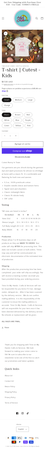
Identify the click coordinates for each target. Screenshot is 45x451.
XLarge (7, 105)
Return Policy (10, 387)
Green (6, 126)
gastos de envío (8, 84)
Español (21, 429)
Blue (17, 120)
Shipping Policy (11, 392)
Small (6, 100)
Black (6, 115)
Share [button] (7, 328)
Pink (29, 126)
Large (30, 100)
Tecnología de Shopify (34, 446)
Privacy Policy (10, 397)
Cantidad (5, 131)
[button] (3, 18)
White (6, 120)
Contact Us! (9, 381)
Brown (18, 115)
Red (28, 115)
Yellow (18, 126)
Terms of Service (11, 403)
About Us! (9, 376)
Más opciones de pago (22, 156)
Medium (18, 100)
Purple (28, 120)
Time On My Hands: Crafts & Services (19, 446)
